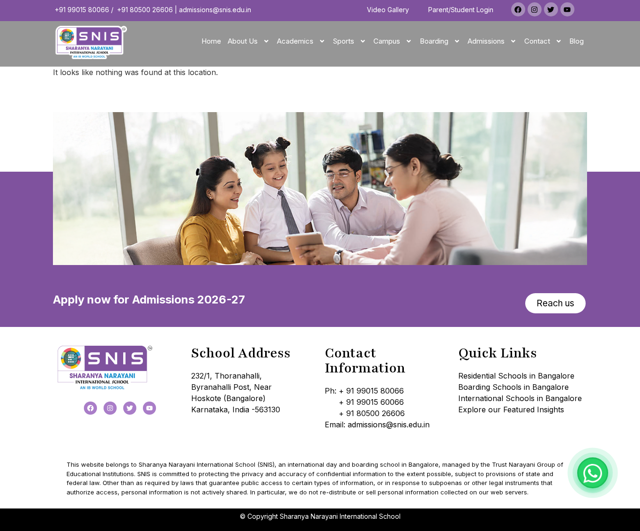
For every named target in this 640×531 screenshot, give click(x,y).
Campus (386, 41)
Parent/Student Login (460, 10)
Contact (537, 41)
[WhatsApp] (592, 472)
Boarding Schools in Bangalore (513, 387)
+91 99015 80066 (82, 10)
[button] (249, 41)
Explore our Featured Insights (511, 409)
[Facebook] (518, 9)
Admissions (486, 41)
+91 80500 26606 (145, 10)
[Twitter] (551, 9)
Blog (576, 41)
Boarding (434, 41)
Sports (343, 41)
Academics (295, 41)
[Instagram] (535, 9)
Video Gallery (388, 10)
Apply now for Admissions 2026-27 (149, 299)
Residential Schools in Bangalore (516, 375)
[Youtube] (567, 9)
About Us (243, 41)
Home (211, 41)
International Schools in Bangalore (520, 398)
